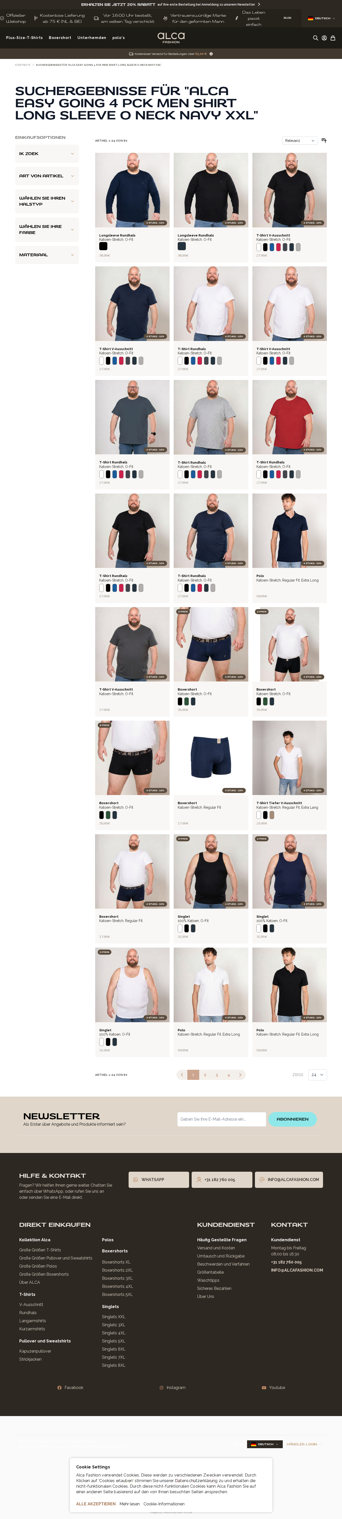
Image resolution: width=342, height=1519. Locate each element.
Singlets (110, 1306)
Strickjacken (30, 1359)
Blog (239, 1444)
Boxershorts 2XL (117, 1270)
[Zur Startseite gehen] (171, 38)
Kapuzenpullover (35, 1351)
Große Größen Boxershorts (44, 1274)
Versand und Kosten (216, 1248)
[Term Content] (211, 54)
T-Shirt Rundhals (192, 349)
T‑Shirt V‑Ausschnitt (273, 235)
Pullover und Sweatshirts (45, 1341)
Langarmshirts (32, 1320)
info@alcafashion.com (297, 1270)
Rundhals (28, 1312)
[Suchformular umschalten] (316, 38)
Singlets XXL (114, 1316)
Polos (108, 1239)
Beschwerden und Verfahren (223, 1264)
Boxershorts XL (116, 1262)
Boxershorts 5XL (117, 1294)
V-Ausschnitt (31, 1304)
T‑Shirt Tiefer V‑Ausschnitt (279, 803)
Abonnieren (293, 1119)
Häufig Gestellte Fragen (222, 1239)
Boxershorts (115, 1251)
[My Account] (324, 38)
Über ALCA (29, 1282)
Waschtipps (208, 1280)
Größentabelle (210, 1272)
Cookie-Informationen (164, 1504)
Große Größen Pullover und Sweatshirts (55, 1258)
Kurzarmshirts (32, 1329)
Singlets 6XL (114, 1349)
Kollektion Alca (34, 1239)
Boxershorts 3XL (117, 1278)
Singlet (184, 916)
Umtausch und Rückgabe (221, 1256)
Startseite (23, 64)
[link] (182, 1075)
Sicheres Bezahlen (214, 1288)
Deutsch (322, 18)
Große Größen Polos (38, 1266)
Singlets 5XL (113, 1341)
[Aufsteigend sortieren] (324, 141)
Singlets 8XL (114, 1365)
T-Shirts (27, 1294)
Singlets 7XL (113, 1357)
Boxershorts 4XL (117, 1286)
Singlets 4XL (114, 1333)
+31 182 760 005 (286, 1262)
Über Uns (205, 1296)
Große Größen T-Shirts (40, 1250)
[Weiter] (240, 1075)
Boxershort (187, 689)
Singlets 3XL (113, 1324)
